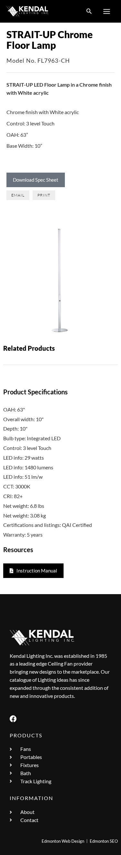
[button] (89, 11)
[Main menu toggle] (107, 11)
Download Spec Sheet (35, 180)
